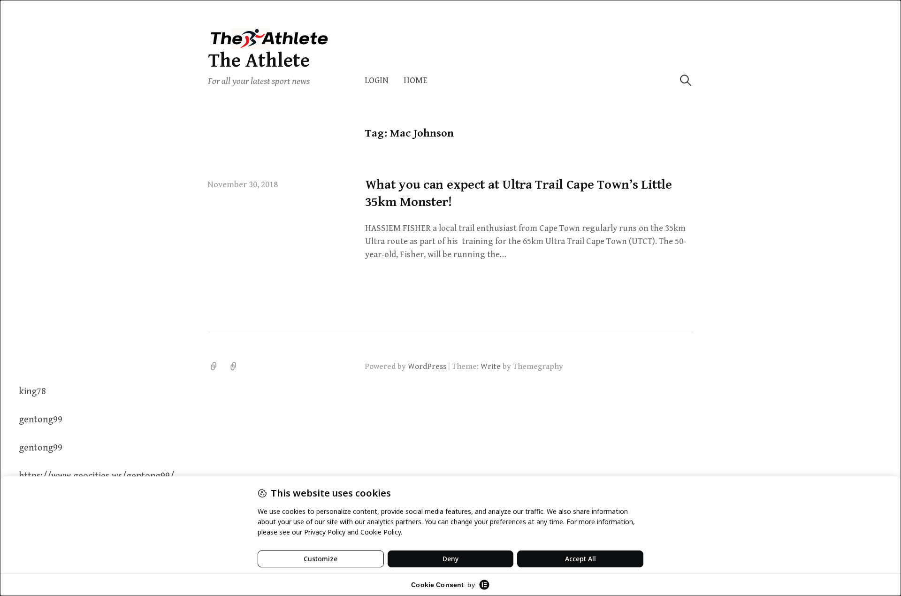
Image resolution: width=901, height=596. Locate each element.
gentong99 (40, 419)
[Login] (214, 366)
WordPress (427, 366)
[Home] (234, 366)
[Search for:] (686, 80)
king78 (32, 391)
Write (491, 366)
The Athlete (259, 60)
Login (377, 80)
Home (416, 80)
